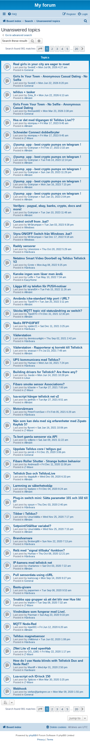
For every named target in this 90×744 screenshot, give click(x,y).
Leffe (30, 277)
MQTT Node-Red (24, 624)
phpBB (32, 735)
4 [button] (62, 49)
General (28, 70)
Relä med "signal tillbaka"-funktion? (39, 550)
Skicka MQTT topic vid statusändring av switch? (47, 310)
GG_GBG (33, 651)
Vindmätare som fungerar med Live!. (39, 611)
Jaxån (31, 375)
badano (32, 488)
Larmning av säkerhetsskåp (32, 485)
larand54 (32, 289)
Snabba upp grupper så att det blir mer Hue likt (47, 599)
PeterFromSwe (36, 411)
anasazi (32, 350)
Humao (32, 362)
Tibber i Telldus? (25, 513)
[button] (40, 49)
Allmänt (28, 98)
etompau (32, 123)
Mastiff (31, 667)
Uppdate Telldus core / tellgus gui (37, 449)
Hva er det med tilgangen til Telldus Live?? (44, 120)
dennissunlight (36, 338)
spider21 (32, 326)
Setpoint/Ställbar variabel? (32, 526)
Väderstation (22, 335)
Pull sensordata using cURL (33, 575)
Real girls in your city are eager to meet (41, 64)
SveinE (32, 67)
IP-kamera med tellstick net (32, 562)
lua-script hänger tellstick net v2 (36, 396)
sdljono (32, 439)
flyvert (31, 427)
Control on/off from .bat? (31, 221)
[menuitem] (12, 14)
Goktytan (33, 147)
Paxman (32, 614)
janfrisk (32, 399)
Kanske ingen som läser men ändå (38, 274)
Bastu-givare (22, 587)
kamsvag (33, 578)
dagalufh (32, 476)
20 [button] (76, 49)
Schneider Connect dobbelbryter (36, 132)
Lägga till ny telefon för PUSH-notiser (39, 286)
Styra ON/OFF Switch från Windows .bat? (42, 234)
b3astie (32, 387)
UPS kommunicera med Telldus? (36, 359)
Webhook (20, 688)
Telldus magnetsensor (29, 636)
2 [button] (52, 49)
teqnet (31, 602)
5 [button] (67, 49)
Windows (29, 227)
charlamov (33, 565)
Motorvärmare (23, 408)
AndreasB (33, 464)
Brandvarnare (22, 538)
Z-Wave (28, 138)
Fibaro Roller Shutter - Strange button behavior (47, 461)
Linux (27, 378)
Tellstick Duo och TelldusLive (34, 473)
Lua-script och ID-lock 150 (31, 676)
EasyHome (30, 280)
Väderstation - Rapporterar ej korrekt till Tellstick (47, 347)
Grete (31, 264)
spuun (31, 504)
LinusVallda (34, 516)
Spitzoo (32, 679)
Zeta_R (32, 95)
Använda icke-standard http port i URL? (41, 298)
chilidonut (33, 639)
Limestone (33, 249)
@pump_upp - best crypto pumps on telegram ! (47, 144)
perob (31, 452)
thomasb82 (34, 111)
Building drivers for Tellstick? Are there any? (45, 372)
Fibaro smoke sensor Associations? (39, 384)
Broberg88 (33, 541)
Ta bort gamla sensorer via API (35, 436)
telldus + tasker (24, 92)
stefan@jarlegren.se (39, 691)
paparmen (33, 590)
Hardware (29, 670)
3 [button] (57, 49)
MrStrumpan (35, 224)
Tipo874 (32, 301)
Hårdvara (29, 252)
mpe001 (32, 627)
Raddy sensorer (24, 246)
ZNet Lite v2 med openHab (32, 648)
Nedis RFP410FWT (26, 323)
